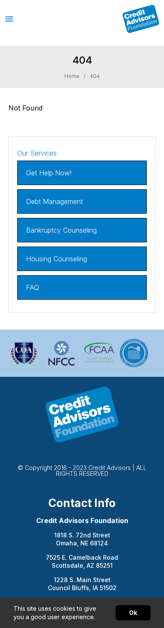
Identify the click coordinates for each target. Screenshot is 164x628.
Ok (133, 612)
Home (71, 76)
